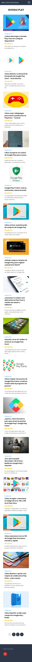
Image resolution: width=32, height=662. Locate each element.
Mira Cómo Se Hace (10, 2)
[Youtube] (5, 654)
